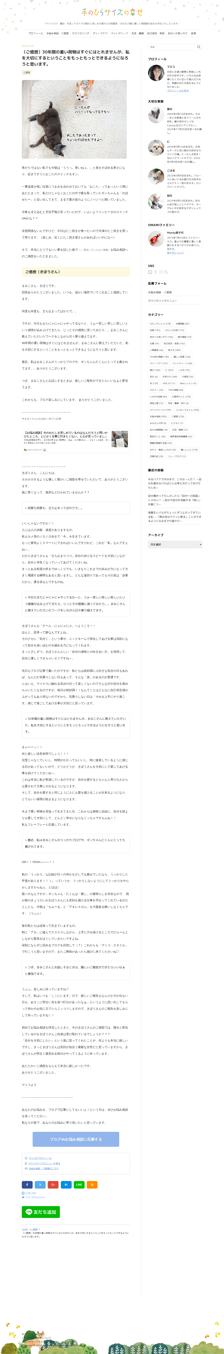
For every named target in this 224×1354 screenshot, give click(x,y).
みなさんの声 (156, 423)
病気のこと (155, 436)
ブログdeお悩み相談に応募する (76, 1139)
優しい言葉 (179, 356)
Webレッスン (186, 383)
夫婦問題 (180, 323)
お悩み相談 (155, 416)
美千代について (175, 252)
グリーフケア (100, 33)
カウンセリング (80, 33)
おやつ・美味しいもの (160, 449)
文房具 (185, 376)
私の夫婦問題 (156, 429)
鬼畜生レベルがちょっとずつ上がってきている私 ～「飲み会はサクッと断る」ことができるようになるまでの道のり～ (174, 517)
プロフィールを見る (178, 90)
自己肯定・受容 (155, 33)
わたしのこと (156, 323)
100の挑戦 (173, 389)
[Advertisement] (76, 1269)
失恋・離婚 (138, 33)
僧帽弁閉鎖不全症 (158, 443)
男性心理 (154, 403)
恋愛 (152, 330)
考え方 (171, 350)
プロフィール (35, 33)
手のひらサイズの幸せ (33, 1334)
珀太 (152, 376)
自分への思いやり (178, 33)
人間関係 (154, 350)
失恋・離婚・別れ (176, 403)
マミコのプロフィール (40, 1158)
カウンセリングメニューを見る (44, 1163)
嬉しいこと (186, 449)
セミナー (154, 389)
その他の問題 (156, 356)
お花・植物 (177, 429)
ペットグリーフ (119, 33)
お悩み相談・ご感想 (57, 33)
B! (66, 1184)
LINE (79, 1184)
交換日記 (154, 456)
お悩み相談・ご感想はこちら (44, 1168)
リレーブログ (174, 456)
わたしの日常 (171, 330)
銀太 (152, 370)
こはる (181, 370)
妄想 (193, 33)
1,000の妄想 (156, 396)
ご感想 (26, 72)
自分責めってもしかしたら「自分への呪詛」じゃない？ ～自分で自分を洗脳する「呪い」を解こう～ (174, 500)
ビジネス (175, 423)
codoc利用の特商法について (36, 1338)
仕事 (152, 343)
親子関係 (182, 336)
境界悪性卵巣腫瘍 (178, 436)
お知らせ (167, 376)
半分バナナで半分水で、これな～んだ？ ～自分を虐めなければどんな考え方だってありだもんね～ (174, 483)
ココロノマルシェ (184, 409)
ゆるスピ (167, 383)
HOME (25, 1229)
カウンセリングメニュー (162, 301)
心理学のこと (178, 396)
